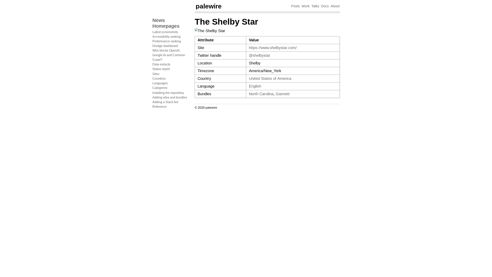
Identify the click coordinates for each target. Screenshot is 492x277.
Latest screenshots (165, 32)
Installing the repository (168, 92)
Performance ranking (166, 41)
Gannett (283, 94)
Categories (159, 87)
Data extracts (161, 64)
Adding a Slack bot (165, 102)
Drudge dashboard (165, 46)
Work (306, 6)
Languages (160, 83)
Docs (325, 6)
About (335, 6)
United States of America (270, 78)
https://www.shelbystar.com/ (273, 48)
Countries (159, 78)
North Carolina (261, 94)
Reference (159, 106)
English (255, 86)
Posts (295, 6)
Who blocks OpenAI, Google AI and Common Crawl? (168, 55)
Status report (161, 69)
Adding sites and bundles (169, 97)
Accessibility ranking (166, 36)
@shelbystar (259, 55)
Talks (315, 6)
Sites (155, 74)
